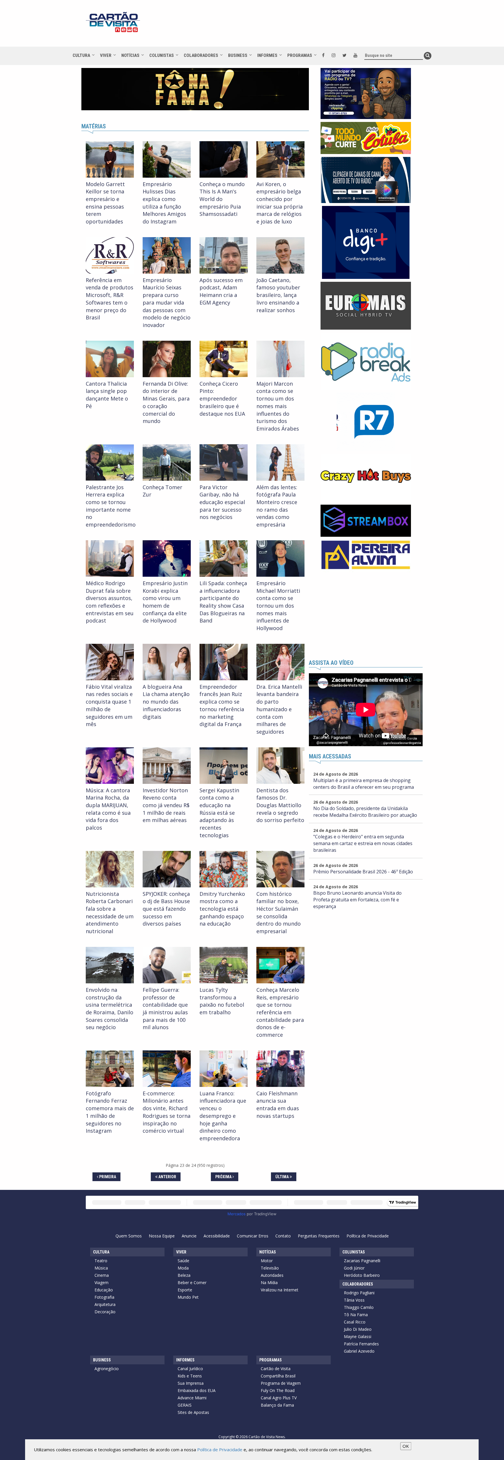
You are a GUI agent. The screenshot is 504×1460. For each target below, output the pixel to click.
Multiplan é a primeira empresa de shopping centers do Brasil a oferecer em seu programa (363, 783)
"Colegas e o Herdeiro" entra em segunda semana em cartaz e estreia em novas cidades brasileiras (362, 843)
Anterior (167, 1176)
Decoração (105, 1311)
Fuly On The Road (278, 1390)
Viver (105, 55)
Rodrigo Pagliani (359, 1292)
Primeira (107, 1176)
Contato (283, 1236)
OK (405, 1446)
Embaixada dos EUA (197, 1390)
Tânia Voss (354, 1300)
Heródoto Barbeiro (362, 1275)
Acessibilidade (217, 1236)
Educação (103, 1290)
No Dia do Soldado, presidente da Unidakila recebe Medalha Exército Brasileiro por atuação (365, 811)
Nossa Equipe (162, 1236)
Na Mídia (269, 1282)
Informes (267, 55)
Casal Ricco (354, 1322)
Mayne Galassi (357, 1336)
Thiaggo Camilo (359, 1307)
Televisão (270, 1268)
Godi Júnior (354, 1268)
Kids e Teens (190, 1376)
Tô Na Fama (356, 1314)
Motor (267, 1260)
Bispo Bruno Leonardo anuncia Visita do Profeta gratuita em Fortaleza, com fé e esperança (357, 900)
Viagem (101, 1282)
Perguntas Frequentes (319, 1236)
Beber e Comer (192, 1282)
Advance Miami (192, 1397)
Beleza (184, 1275)
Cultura (81, 55)
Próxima (223, 1176)
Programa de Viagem (281, 1383)
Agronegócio (106, 1368)
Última (282, 1176)
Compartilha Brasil (278, 1376)
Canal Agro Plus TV (279, 1397)
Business (237, 55)
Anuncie (189, 1236)
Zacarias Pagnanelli (362, 1260)
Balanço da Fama (277, 1405)
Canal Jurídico (190, 1368)
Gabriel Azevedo (359, 1351)
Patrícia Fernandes (361, 1344)
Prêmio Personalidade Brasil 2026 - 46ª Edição (363, 871)
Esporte (185, 1290)
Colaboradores (201, 55)
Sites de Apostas (193, 1412)
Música (101, 1268)
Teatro (100, 1260)
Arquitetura (105, 1304)
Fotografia (104, 1297)
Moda (183, 1268)
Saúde (183, 1260)
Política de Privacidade (367, 1236)
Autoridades (272, 1275)
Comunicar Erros (252, 1236)
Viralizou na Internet (279, 1290)
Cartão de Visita (275, 1368)
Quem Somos (129, 1236)
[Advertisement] (304, 26)
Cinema (101, 1275)
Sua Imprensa (191, 1383)
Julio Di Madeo (358, 1329)
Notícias (130, 55)
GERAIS (185, 1405)
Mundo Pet (188, 1297)
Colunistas (161, 55)
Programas (299, 55)
